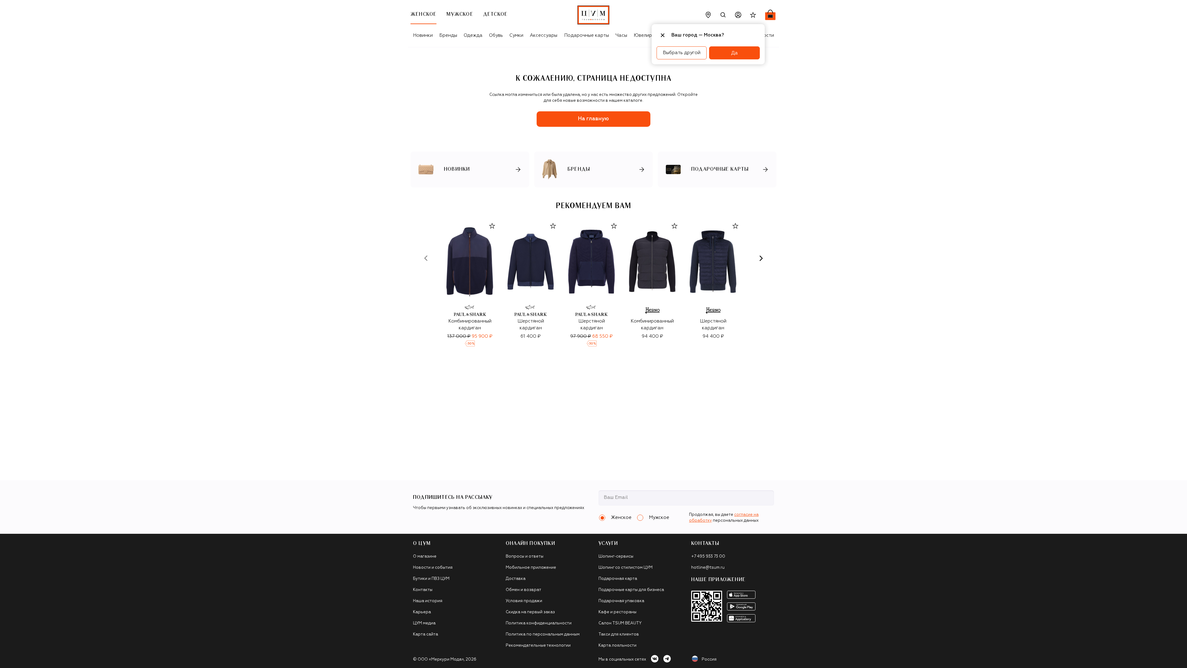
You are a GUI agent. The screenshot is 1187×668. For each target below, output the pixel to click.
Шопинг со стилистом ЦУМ (625, 568)
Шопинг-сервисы (615, 557)
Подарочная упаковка (621, 601)
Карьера (422, 612)
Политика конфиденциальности (539, 623)
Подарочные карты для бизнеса (631, 590)
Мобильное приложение (531, 568)
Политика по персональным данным (543, 634)
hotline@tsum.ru (708, 568)
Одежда (473, 35)
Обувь (496, 35)
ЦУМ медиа (424, 623)
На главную (593, 119)
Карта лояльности (617, 646)
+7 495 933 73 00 (708, 557)
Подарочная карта (617, 579)
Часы (621, 35)
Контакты (422, 590)
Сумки (516, 35)
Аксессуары (543, 35)
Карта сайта (425, 634)
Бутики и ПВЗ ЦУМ (431, 579)
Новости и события (433, 568)
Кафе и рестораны (617, 612)
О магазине (424, 557)
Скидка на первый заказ (530, 612)
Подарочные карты (586, 35)
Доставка (515, 579)
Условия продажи (524, 601)
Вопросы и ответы (524, 557)
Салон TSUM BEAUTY (620, 623)
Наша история (427, 601)
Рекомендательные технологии (538, 646)
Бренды (448, 35)
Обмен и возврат (523, 590)
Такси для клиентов (618, 634)
